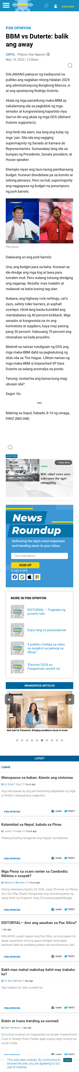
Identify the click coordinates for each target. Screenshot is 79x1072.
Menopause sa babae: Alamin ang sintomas (37, 777)
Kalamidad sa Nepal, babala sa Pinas (31, 824)
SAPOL (10, 54)
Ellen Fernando (12, 1027)
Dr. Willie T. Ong (12, 784)
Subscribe (68, 6)
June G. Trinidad (12, 831)
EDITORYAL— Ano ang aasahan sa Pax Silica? (39, 923)
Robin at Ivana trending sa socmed (29, 1021)
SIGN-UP (25, 565)
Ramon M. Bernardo (14, 882)
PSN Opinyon (18, 28)
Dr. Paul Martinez (12, 981)
